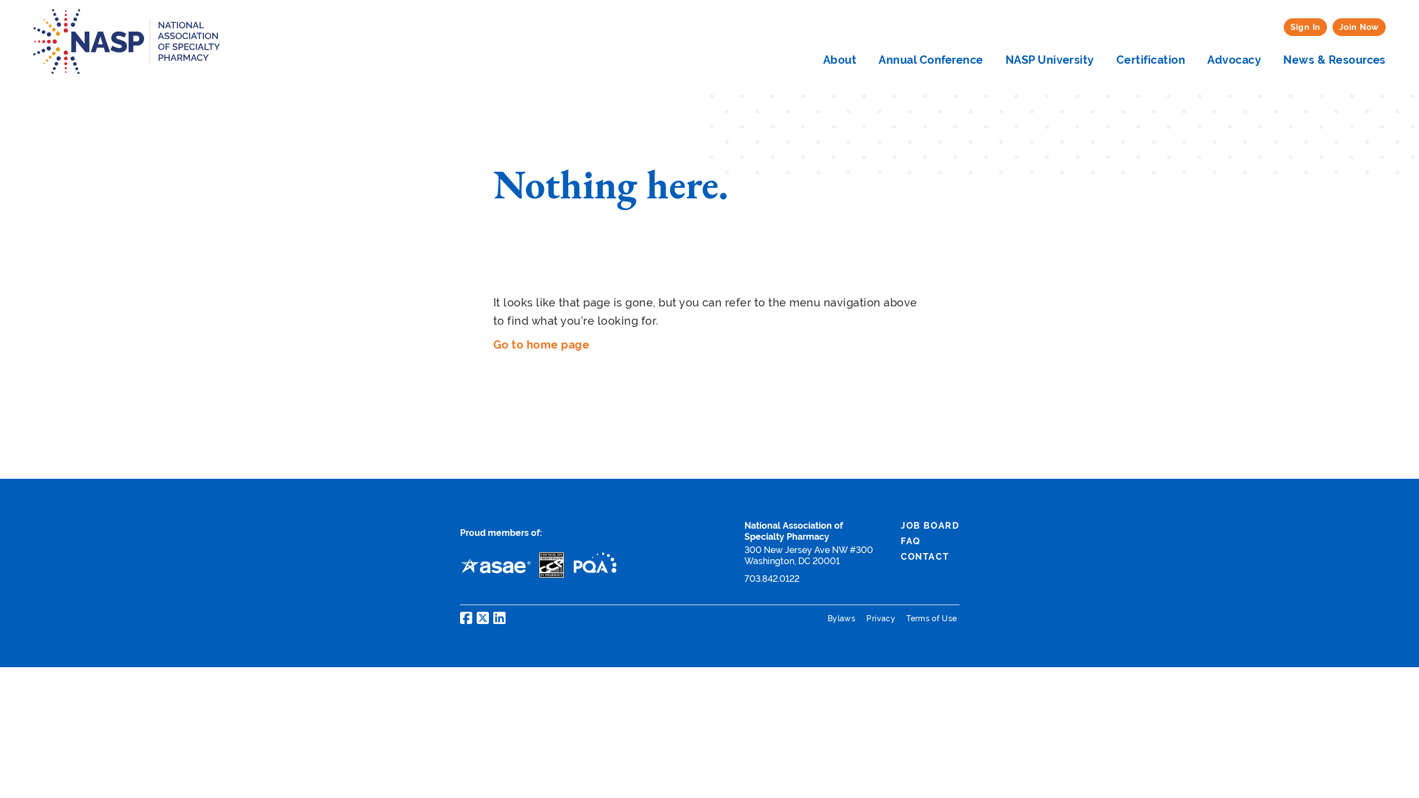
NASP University (1049, 60)
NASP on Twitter (483, 618)
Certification (1150, 60)
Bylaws (842, 618)
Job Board (930, 525)
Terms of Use (931, 618)
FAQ (911, 541)
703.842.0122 (771, 579)
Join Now (1359, 27)
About (839, 60)
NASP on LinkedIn (499, 618)
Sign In (1305, 27)
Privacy (881, 618)
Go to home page (541, 345)
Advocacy (1234, 60)
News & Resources (1334, 60)
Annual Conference (931, 60)
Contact (925, 556)
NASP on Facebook (466, 618)
